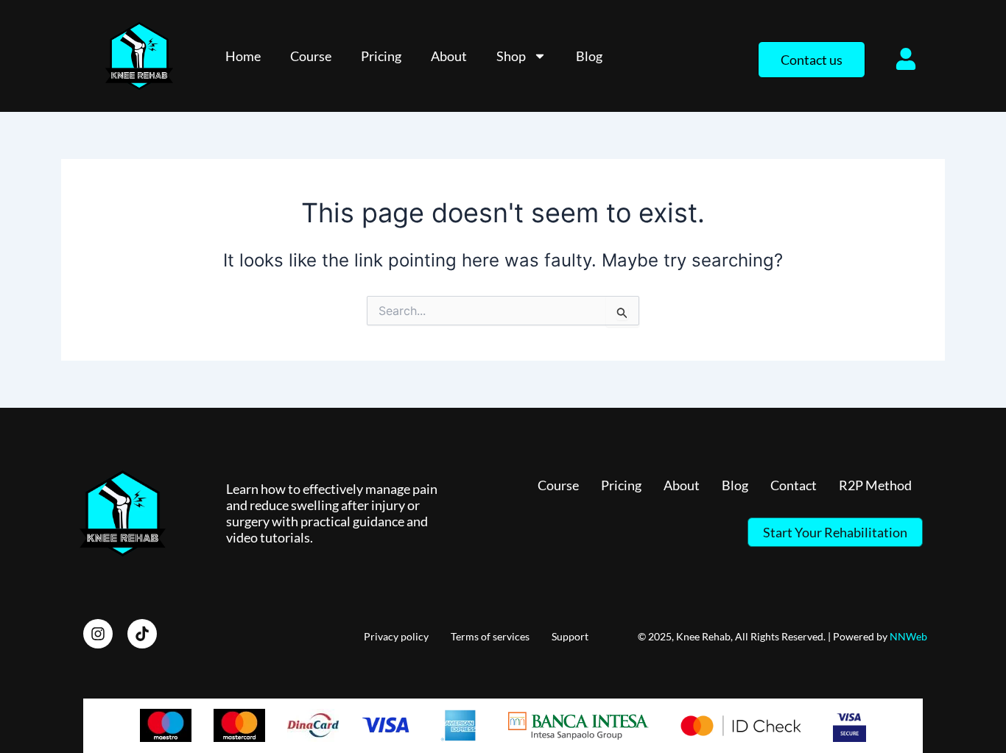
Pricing (381, 56)
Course (310, 56)
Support (570, 636)
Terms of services (490, 636)
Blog (589, 56)
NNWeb (908, 636)
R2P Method (875, 485)
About (449, 56)
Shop (511, 56)
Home (243, 56)
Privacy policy (396, 636)
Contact (793, 485)
